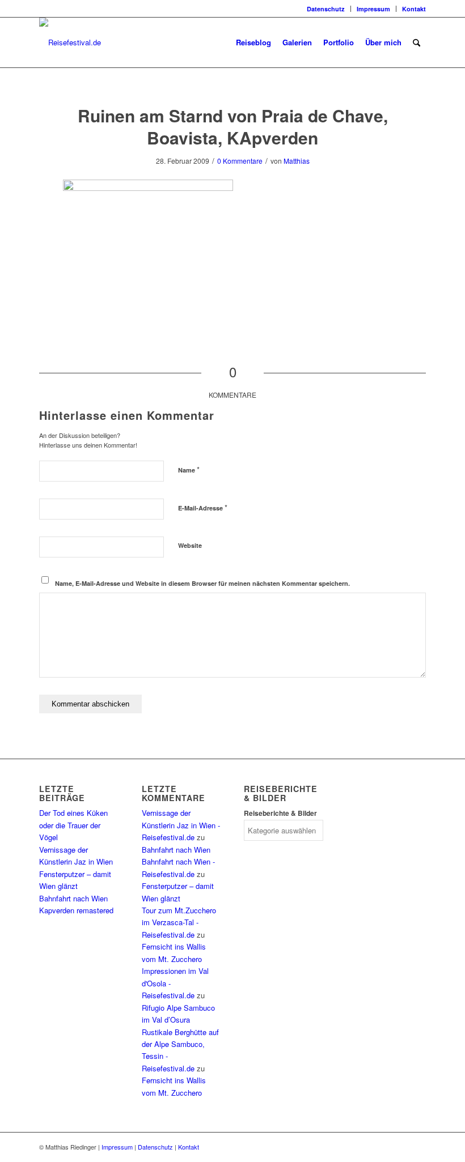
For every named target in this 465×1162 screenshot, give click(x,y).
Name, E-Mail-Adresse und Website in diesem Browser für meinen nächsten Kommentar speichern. (202, 583)
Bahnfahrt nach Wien (73, 898)
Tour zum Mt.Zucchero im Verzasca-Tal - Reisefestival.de (179, 922)
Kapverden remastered (76, 910)
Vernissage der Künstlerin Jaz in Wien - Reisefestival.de (181, 824)
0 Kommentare (240, 160)
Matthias (297, 160)
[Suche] (416, 42)
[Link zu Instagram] (42, 8)
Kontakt (414, 9)
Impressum (373, 9)
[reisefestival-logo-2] (70, 42)
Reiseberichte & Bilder (280, 813)
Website (190, 545)
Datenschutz (326, 9)
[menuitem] (326, 9)
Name (189, 469)
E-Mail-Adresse (202, 507)
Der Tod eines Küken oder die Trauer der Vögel (73, 824)
